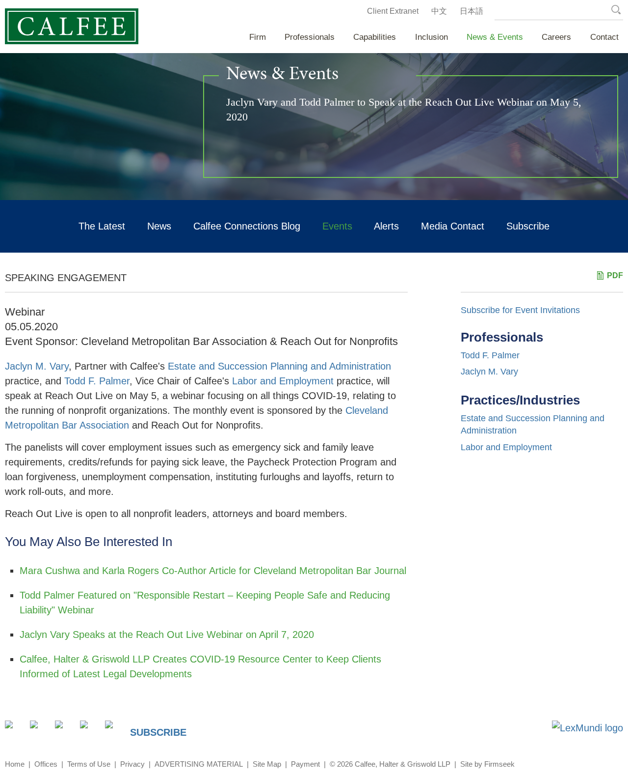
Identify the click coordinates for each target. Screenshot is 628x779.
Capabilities (374, 37)
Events (337, 226)
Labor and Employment (283, 380)
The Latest (101, 226)
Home (15, 764)
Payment (305, 764)
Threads (114, 730)
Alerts (386, 226)
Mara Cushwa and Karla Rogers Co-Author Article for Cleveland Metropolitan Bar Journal (213, 570)
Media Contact (452, 226)
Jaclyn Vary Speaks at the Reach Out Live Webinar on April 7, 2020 (167, 634)
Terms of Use (88, 764)
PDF (615, 275)
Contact (604, 37)
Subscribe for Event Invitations (520, 310)
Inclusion (431, 37)
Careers (556, 37)
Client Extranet (393, 11)
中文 (439, 11)
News (159, 226)
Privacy (132, 764)
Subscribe (528, 226)
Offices (45, 764)
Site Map (267, 764)
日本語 (471, 11)
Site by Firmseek (487, 764)
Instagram (89, 730)
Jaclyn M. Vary (37, 366)
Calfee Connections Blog (246, 226)
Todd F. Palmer (97, 380)
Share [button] (14, 730)
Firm (257, 37)
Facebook (64, 730)
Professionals (310, 37)
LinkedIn (39, 730)
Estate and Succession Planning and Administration (279, 366)
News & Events (495, 37)
